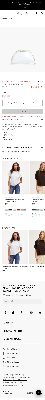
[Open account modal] (36, 13)
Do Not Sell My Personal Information (15, 380)
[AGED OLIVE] (22, 210)
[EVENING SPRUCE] (34, 210)
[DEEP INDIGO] (10, 210)
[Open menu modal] (3, 13)
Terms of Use (7, 374)
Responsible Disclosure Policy (13, 385)
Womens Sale (7, 18)
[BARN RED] (18, 210)
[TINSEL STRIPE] (37, 210)
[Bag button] (41, 13)
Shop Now (22, 7)
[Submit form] (40, 301)
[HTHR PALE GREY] (7, 210)
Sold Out (22, 111)
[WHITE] (14, 210)
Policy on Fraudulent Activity (12, 382)
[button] (38, 392)
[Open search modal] (8, 13)
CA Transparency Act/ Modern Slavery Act (16, 377)
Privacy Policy (18, 374)
